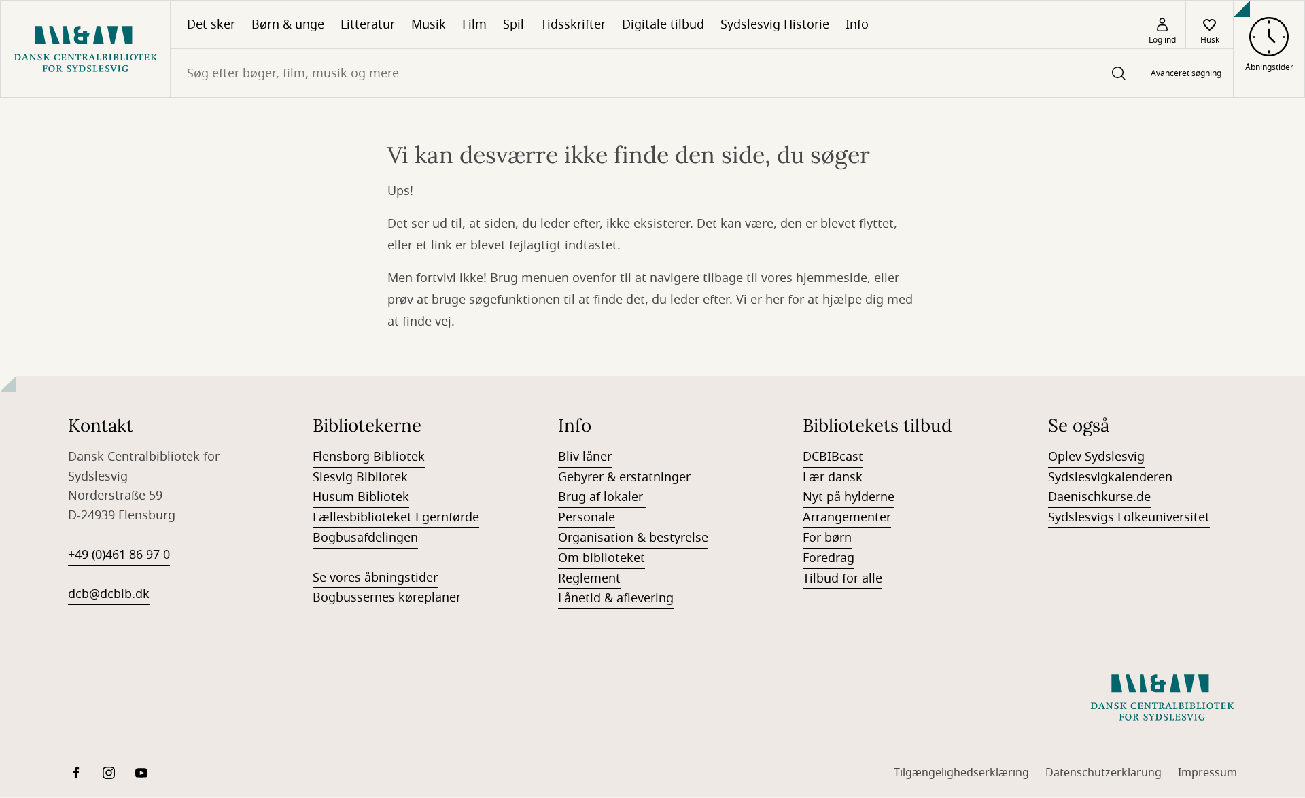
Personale (586, 517)
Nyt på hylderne (848, 497)
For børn (827, 538)
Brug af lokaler (602, 497)
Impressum (1207, 773)
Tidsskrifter (573, 24)
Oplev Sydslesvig (1096, 457)
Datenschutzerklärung (1103, 773)
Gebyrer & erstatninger (624, 477)
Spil (513, 24)
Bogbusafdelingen (365, 538)
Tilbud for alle (842, 578)
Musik (428, 24)
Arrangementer (847, 517)
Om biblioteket (601, 558)
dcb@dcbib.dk (109, 594)
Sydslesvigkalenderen (1110, 477)
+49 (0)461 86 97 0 (119, 554)
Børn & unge (287, 24)
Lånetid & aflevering (616, 598)
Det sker (211, 24)
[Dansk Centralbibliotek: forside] (85, 49)
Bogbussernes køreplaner (387, 597)
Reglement (589, 578)
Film (474, 24)
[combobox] (654, 73)
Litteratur (368, 24)
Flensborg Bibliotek (369, 457)
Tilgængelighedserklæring (961, 773)
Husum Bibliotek (361, 497)
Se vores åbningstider (375, 578)
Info (857, 24)
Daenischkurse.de (1099, 497)
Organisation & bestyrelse (633, 538)
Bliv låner (585, 457)
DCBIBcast (833, 457)
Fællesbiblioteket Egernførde (396, 517)
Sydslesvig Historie (774, 24)
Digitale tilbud (663, 24)
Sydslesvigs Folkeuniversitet (1129, 517)
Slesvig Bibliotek (360, 477)
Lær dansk (833, 477)
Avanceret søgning (1186, 73)
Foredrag (828, 558)
